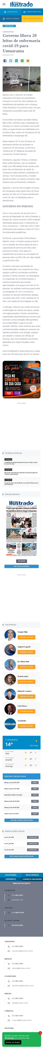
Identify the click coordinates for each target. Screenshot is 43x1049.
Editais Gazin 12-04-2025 (11, 813)
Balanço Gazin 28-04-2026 (11, 782)
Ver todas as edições (21, 566)
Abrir (35, 782)
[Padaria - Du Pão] (21, 379)
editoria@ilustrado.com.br (21, 968)
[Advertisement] (21, 426)
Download (33, 837)
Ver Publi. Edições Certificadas (21, 820)
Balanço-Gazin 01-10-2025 (11, 801)
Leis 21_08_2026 (9, 843)
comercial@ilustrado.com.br (22, 1020)
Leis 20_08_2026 (9, 849)
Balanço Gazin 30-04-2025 (11, 807)
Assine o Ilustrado (12, 18)
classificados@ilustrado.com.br (23, 986)
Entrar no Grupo (13, 1042)
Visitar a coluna (26, 637)
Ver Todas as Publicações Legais (21, 856)
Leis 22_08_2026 (9, 837)
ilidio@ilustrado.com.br (20, 1003)
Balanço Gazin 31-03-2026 (11, 788)
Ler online (21, 561)
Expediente (11, 879)
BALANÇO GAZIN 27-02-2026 (13, 795)
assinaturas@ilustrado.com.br (22, 951)
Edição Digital (12, 11)
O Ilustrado (10, 875)
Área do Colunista (21, 883)
